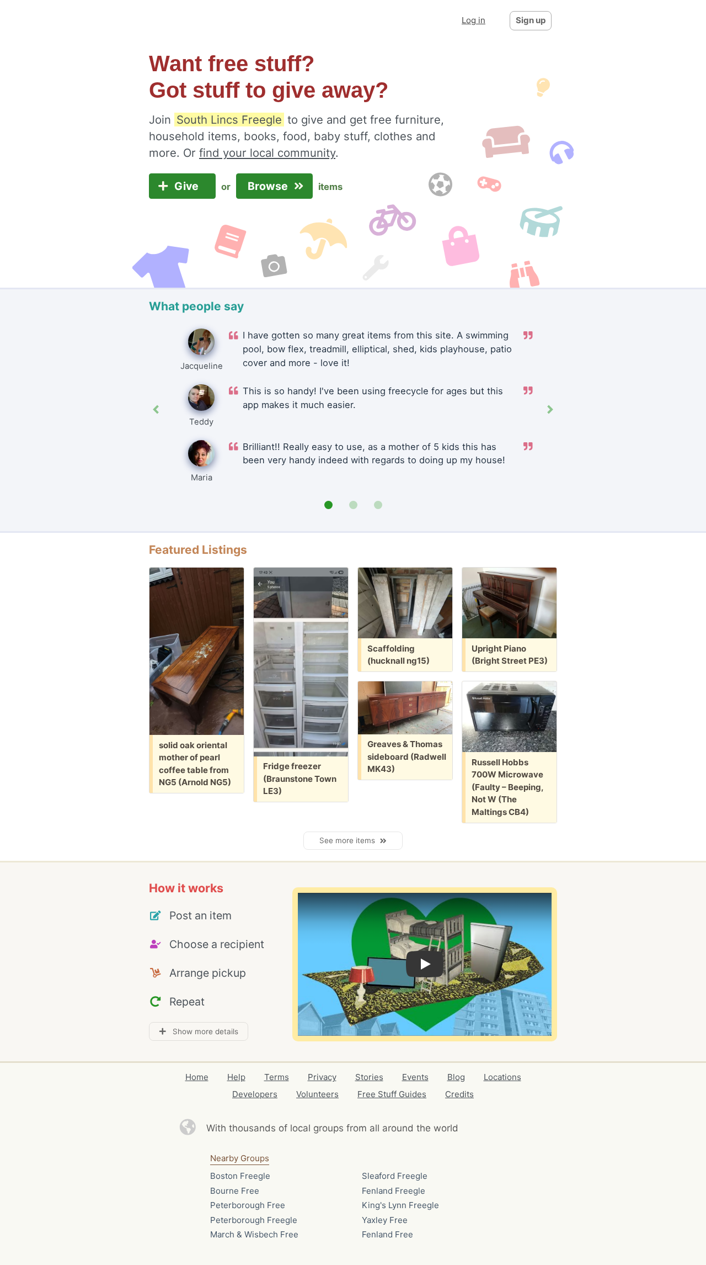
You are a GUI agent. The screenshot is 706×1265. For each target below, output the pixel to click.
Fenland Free (387, 1234)
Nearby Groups (239, 1158)
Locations (502, 1077)
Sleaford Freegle (394, 1176)
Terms (276, 1077)
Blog (456, 1077)
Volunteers (317, 1094)
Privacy (322, 1077)
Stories (369, 1077)
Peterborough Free (247, 1205)
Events (415, 1077)
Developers (254, 1094)
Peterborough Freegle (253, 1220)
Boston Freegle (240, 1176)
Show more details (202, 1031)
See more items (349, 840)
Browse (269, 186)
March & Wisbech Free (254, 1234)
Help (236, 1077)
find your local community (267, 153)
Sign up (530, 20)
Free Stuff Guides (391, 1094)
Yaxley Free (385, 1220)
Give (188, 186)
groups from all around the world (385, 1128)
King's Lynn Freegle (400, 1205)
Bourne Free (234, 1190)
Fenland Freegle (393, 1190)
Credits (459, 1094)
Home (196, 1077)
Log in (473, 20)
